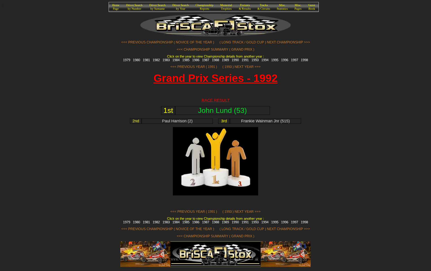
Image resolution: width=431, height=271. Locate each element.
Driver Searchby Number (134, 6)
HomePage (115, 6)
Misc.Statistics (282, 6)
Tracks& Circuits (263, 6)
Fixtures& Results (245, 6)
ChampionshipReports (204, 6)
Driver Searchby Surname (157, 6)
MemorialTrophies (226, 6)
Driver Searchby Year (180, 6)
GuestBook (311, 6)
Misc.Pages (298, 6)
